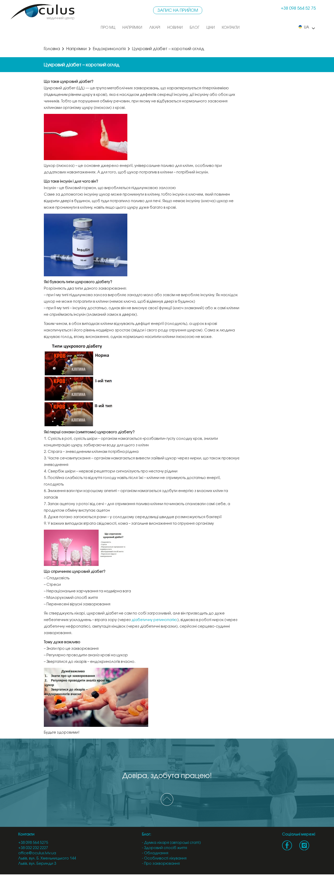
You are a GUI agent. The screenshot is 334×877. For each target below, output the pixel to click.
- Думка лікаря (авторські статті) (171, 843)
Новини (175, 28)
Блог (194, 28)
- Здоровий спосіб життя (164, 848)
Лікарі (154, 28)
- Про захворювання (161, 864)
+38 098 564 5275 (33, 843)
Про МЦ (108, 28)
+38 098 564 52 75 (298, 8)
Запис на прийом (177, 11)
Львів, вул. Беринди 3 (37, 864)
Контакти (231, 28)
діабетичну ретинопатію (154, 620)
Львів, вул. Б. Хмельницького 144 (47, 858)
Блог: (146, 834)
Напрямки (132, 28)
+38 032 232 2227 (33, 848)
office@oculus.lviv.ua (37, 853)
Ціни (210, 28)
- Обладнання (155, 853)
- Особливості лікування (164, 858)
